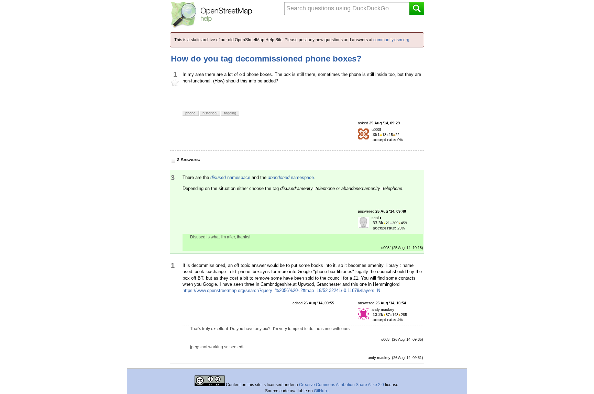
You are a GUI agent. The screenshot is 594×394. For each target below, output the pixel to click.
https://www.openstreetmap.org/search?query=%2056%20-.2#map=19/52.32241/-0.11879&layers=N (281, 290)
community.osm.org (391, 39)
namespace (230, 177)
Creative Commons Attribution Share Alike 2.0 (341, 384)
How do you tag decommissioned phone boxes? (266, 58)
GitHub (321, 391)
